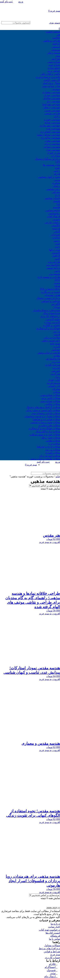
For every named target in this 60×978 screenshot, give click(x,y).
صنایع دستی (53, 61)
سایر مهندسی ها (51, 164)
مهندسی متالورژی (50, 137)
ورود (20, 1)
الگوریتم (55, 304)
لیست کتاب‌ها (53, 932)
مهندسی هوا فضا (51, 104)
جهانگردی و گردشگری (48, 328)
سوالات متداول (52, 945)
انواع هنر (55, 58)
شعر (57, 55)
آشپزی (56, 346)
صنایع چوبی (54, 65)
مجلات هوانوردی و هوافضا (46, 419)
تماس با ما (54, 938)
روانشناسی (54, 213)
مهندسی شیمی (52, 110)
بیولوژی (56, 183)
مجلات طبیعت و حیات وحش (45, 458)
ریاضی (56, 170)
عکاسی (56, 37)
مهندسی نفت (53, 128)
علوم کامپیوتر (53, 319)
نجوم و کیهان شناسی (49, 177)
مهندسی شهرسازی (50, 125)
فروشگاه (55, 935)
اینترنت (56, 367)
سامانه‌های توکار (51, 313)
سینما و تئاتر (53, 52)
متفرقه (56, 389)
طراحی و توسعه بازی (48, 277)
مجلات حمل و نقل (50, 437)
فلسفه (56, 207)
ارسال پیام (50, 976)
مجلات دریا (54, 443)
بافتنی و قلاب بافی (50, 74)
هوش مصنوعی (52, 295)
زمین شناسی (53, 189)
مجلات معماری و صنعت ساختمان (42, 416)
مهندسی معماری (51, 92)
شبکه (57, 286)
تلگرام (53, 964)
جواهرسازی (54, 68)
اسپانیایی (55, 234)
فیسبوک (52, 970)
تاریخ (57, 195)
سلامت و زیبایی (52, 337)
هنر (58, 34)
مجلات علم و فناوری (49, 425)
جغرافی (56, 192)
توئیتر (53, 973)
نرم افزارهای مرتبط (49, 948)
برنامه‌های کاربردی (50, 316)
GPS (57, 161)
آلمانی (57, 231)
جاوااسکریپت (53, 264)
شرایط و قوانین (52, 951)
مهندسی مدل (53, 149)
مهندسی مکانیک (51, 98)
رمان (57, 377)
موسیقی (55, 49)
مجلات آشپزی (52, 452)
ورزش (56, 331)
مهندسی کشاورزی (50, 131)
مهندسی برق (53, 101)
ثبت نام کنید (6, 1)
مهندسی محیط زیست (48, 134)
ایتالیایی (56, 237)
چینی (57, 243)
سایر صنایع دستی (51, 86)
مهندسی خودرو (52, 119)
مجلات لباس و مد (50, 398)
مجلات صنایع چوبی (50, 395)
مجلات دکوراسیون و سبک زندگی (43, 410)
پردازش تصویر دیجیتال (48, 298)
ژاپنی (57, 246)
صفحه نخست (53, 31)
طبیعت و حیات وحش (49, 352)
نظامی (56, 355)
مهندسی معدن (52, 140)
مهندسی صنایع (52, 122)
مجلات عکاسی (52, 404)
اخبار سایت (54, 926)
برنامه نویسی (53, 268)
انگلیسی (55, 225)
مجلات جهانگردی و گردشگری (44, 428)
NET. (57, 279)
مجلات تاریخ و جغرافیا (48, 446)
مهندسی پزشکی (51, 107)
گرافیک (56, 43)
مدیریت (56, 361)
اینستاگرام (51, 967)
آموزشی (55, 370)
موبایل (56, 307)
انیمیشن (56, 46)
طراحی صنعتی (52, 113)
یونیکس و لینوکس (50, 301)
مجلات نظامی (52, 440)
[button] (30, 542)
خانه (58, 476)
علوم (57, 167)
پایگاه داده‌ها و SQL (50, 289)
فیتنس (56, 334)
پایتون (57, 271)
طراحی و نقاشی (51, 40)
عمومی (56, 219)
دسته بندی (54, 22)
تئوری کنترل (53, 152)
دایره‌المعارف (53, 358)
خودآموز (55, 349)
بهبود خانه (55, 343)
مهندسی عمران (52, 95)
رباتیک (57, 116)
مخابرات (55, 155)
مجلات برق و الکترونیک (48, 431)
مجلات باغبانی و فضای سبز (45, 413)
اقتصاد (56, 201)
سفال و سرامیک (51, 83)
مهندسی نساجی (51, 146)
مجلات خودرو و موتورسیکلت (45, 434)
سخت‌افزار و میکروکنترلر (46, 310)
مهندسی (55, 89)
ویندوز (56, 283)
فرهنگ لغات (53, 216)
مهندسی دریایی (52, 143)
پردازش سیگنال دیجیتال (47, 159)
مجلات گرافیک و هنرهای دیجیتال (43, 407)
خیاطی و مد (53, 71)
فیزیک (57, 174)
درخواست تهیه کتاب (49, 929)
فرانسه (56, 228)
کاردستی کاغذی (51, 80)
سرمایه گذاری (52, 364)
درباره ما (55, 923)
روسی (56, 240)
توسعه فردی (53, 383)
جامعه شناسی (52, 210)
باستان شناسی (52, 198)
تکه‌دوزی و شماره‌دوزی (48, 77)
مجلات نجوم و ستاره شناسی (45, 422)
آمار (58, 204)
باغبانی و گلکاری (51, 325)
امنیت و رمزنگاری (50, 292)
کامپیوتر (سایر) (52, 322)
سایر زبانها (54, 249)
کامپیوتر (56, 252)
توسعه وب (54, 274)
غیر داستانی (54, 386)
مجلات (56, 392)
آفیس (57, 258)
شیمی (57, 180)
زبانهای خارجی (52, 222)
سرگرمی (55, 373)
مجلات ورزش (52, 449)
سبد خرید (55, 954)
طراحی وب (54, 261)
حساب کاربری (52, 957)
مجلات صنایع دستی (50, 401)
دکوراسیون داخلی (50, 340)
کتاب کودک (54, 380)
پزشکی (56, 186)
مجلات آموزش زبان (49, 455)
